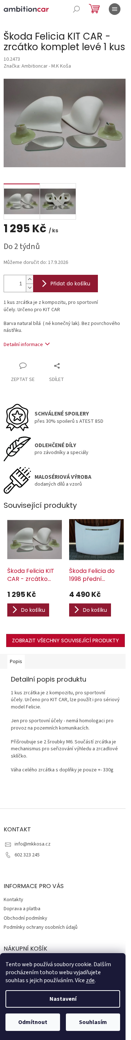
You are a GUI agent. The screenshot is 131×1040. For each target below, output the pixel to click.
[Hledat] (76, 9)
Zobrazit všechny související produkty (65, 640)
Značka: (37, 66)
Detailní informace (23, 344)
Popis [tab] (16, 661)
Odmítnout (32, 1022)
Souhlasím (93, 1022)
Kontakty (13, 899)
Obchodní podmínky (25, 918)
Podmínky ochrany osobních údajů (41, 927)
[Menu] (114, 9)
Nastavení (62, 999)
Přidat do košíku (70, 283)
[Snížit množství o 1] (29, 288)
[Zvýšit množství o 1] (29, 279)
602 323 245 (27, 855)
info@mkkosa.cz (33, 844)
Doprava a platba (22, 908)
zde (90, 980)
